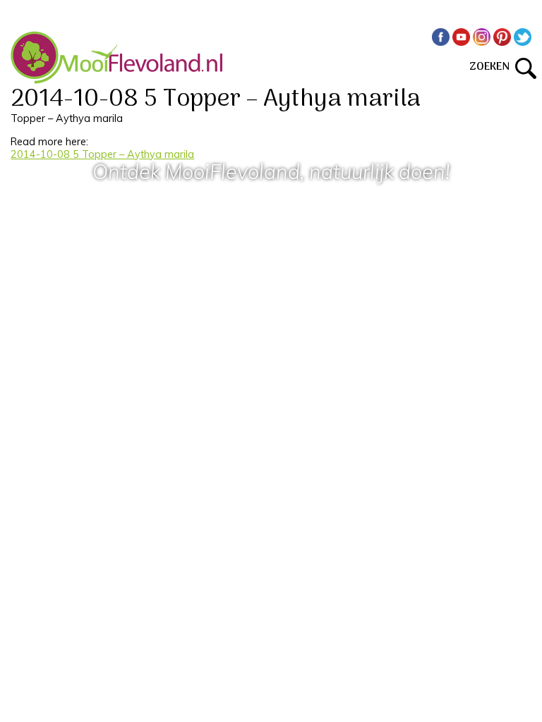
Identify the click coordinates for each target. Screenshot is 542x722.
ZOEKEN (492, 67)
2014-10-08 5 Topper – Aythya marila (102, 154)
